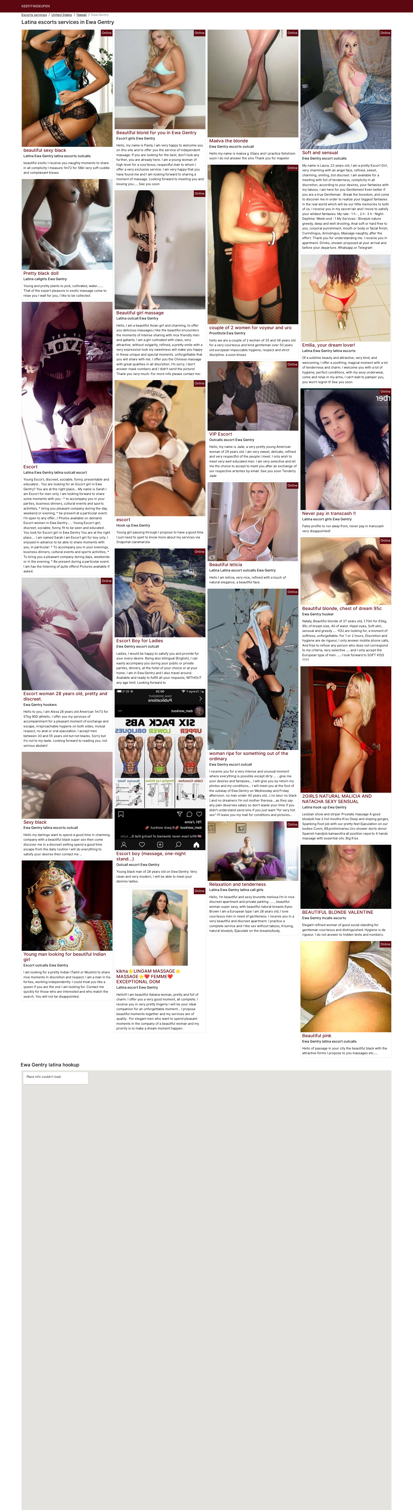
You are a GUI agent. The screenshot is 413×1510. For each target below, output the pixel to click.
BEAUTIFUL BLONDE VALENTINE (337, 912)
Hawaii (82, 15)
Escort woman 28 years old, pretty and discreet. (65, 696)
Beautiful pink (316, 1035)
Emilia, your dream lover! (328, 345)
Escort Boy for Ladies (139, 640)
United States (61, 15)
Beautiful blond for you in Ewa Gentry (156, 132)
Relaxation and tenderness (237, 884)
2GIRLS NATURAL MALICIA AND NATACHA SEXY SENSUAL (337, 798)
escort (123, 519)
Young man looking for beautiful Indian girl (64, 956)
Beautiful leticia (225, 564)
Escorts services (34, 15)
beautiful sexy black (44, 150)
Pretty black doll (41, 273)
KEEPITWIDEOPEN (36, 6)
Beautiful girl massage (140, 312)
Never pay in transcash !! (329, 513)
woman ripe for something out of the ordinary (248, 756)
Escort (30, 466)
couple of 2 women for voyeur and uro (250, 327)
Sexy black (35, 822)
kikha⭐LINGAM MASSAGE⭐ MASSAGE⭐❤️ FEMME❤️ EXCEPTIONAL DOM (148, 976)
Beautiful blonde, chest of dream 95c (342, 608)
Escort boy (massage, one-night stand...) (151, 856)
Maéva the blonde (228, 140)
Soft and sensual (320, 152)
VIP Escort (220, 434)
